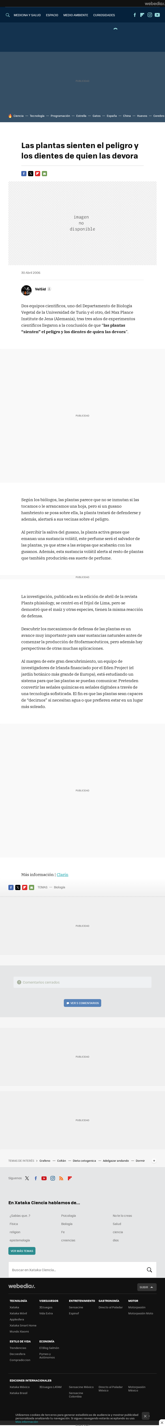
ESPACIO (52, 15)
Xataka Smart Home (23, 1325)
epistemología (20, 1240)
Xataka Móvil (18, 1313)
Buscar (149, 1270)
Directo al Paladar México (111, 1388)
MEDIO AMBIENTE (75, 15)
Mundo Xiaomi (19, 1331)
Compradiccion (20, 1360)
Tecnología (37, 116)
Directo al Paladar (111, 1307)
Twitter (30, 173)
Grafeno (45, 1160)
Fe (63, 1232)
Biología (59, 887)
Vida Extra (46, 1313)
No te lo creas (122, 1215)
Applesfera (17, 1319)
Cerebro (158, 116)
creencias (68, 1240)
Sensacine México (81, 1387)
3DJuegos (45, 1307)
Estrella (81, 116)
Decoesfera (17, 1354)
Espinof (74, 1313)
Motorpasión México (136, 1388)
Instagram (149, 14)
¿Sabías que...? (20, 1215)
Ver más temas (22, 1251)
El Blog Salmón (49, 1348)
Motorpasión (136, 1307)
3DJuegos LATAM (50, 1387)
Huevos (142, 116)
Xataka (14, 1307)
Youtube (157, 14)
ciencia (118, 1232)
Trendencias (18, 1348)
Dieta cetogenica (85, 1160)
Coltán (62, 1160)
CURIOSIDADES (104, 15)
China (127, 116)
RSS (61, 1177)
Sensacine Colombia (76, 1394)
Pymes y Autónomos (47, 1355)
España (112, 116)
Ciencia (19, 116)
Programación (60, 116)
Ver (84, 1003)
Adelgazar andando (116, 1160)
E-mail (44, 173)
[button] (43, 289)
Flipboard (142, 14)
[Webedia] (155, 3)
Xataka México (20, 1387)
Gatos (97, 116)
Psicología (68, 1215)
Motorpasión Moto (140, 1313)
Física (14, 1224)
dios (116, 1240)
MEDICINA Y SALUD (27, 15)
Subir (144, 1287)
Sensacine (76, 1307)
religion (15, 1232)
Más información (26, 1422)
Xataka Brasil (18, 1393)
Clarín (62, 874)
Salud (117, 1224)
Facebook (134, 14)
